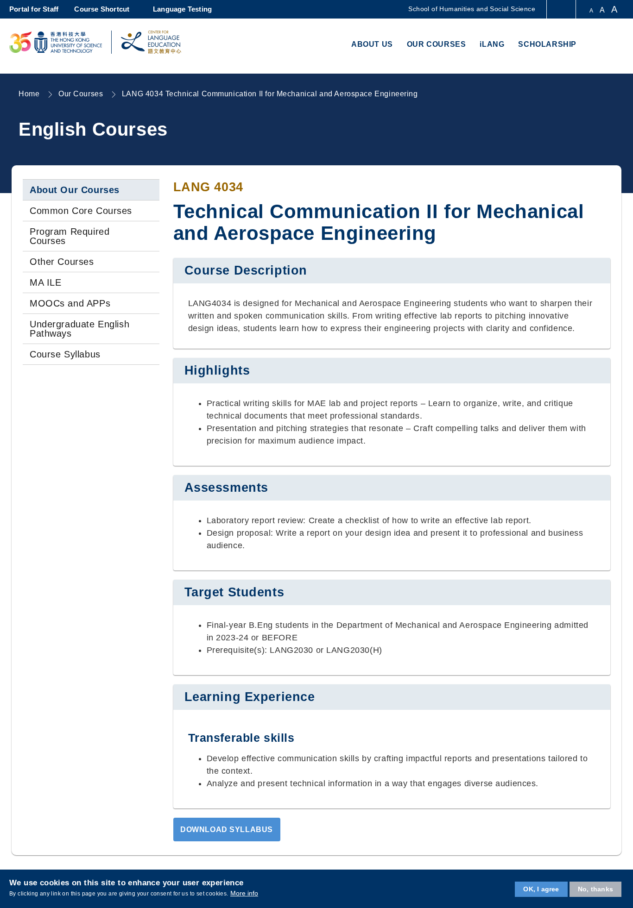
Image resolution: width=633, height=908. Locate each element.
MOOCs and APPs (70, 303)
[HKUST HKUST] (55, 42)
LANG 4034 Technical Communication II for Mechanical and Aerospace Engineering (270, 94)
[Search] (612, 45)
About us (372, 44)
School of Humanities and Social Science (471, 9)
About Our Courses (75, 190)
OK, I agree (541, 889)
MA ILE (45, 282)
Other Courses (62, 262)
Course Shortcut (101, 9)
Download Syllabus (226, 829)
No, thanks (595, 889)
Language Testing (182, 9)
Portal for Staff (33, 9)
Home (29, 94)
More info (244, 893)
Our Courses (436, 44)
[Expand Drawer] (561, 9)
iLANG (492, 44)
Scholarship (547, 44)
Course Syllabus (65, 354)
